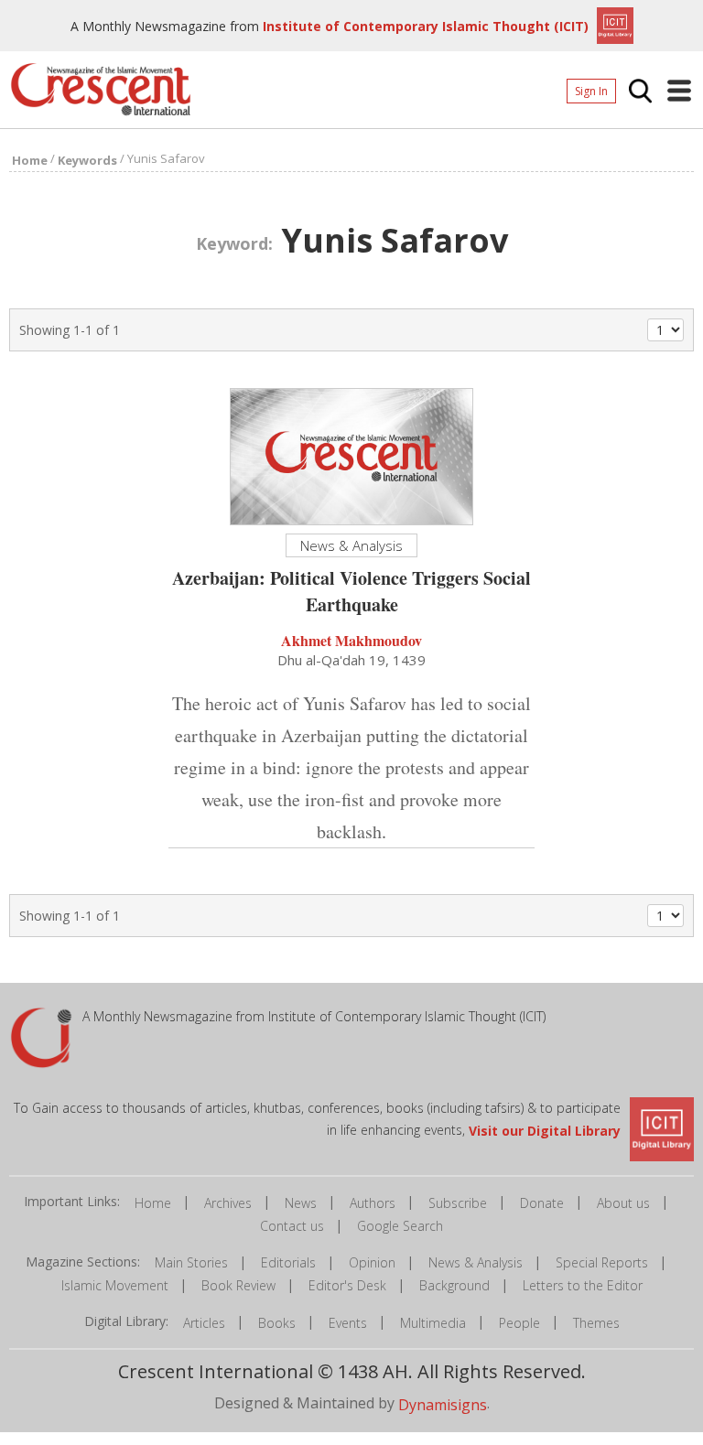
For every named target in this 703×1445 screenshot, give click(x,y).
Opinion (372, 1262)
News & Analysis (475, 1262)
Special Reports (602, 1262)
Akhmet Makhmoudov (351, 640)
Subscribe (457, 1203)
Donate (542, 1203)
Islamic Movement (114, 1285)
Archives (228, 1203)
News (301, 1203)
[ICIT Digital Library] (612, 24)
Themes (596, 1323)
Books (277, 1323)
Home (153, 1203)
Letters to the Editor (583, 1285)
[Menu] (679, 90)
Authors (372, 1203)
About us (623, 1203)
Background (454, 1285)
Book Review (238, 1285)
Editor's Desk (347, 1285)
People (519, 1323)
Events (348, 1323)
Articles (204, 1323)
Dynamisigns (442, 1404)
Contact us (292, 1226)
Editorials (288, 1262)
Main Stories (191, 1262)
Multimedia (433, 1323)
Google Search (400, 1226)
